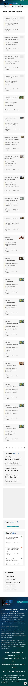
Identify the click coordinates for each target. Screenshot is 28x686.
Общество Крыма (10, 579)
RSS (13, 661)
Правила (14, 667)
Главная (6, 652)
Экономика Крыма (10, 585)
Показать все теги (10, 589)
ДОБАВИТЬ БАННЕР (13, 526)
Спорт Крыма (16, 582)
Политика (8, 582)
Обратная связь (7, 658)
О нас (19, 655)
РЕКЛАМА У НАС (19, 658)
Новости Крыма (6, 6)
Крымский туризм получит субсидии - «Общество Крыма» (13, 459)
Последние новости (17, 652)
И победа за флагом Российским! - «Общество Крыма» (13, 469)
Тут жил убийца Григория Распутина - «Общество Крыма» (12, 560)
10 (24, 447)
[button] (20, 4)
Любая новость (10, 655)
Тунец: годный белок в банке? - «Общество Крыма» (12, 476)
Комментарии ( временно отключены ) (13, 664)
